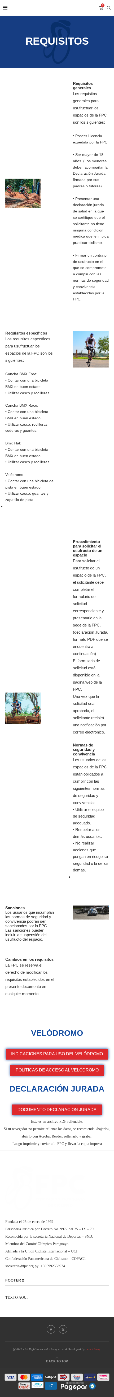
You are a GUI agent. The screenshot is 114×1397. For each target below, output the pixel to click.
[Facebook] (51, 1329)
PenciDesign (93, 1349)
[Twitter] (63, 1329)
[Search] (108, 8)
